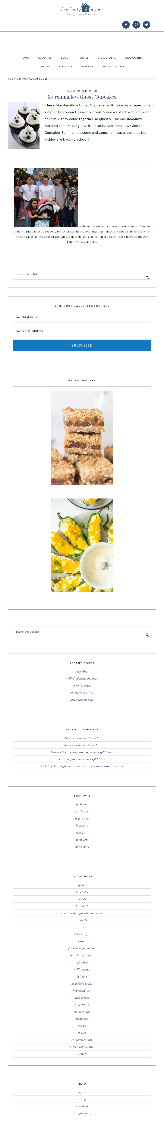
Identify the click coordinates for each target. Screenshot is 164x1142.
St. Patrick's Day (82, 1040)
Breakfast (82, 906)
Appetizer (82, 885)
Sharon (68, 738)
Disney (82, 927)
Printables (82, 1018)
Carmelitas (82, 671)
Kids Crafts (82, 1004)
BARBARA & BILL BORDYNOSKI (68, 752)
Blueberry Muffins (82, 692)
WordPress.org (82, 1113)
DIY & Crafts (82, 934)
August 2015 (82, 818)
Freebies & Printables (82, 948)
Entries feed (82, 1099)
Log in (82, 1092)
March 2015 (82, 846)
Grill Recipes (82, 969)
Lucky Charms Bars (82, 699)
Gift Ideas (82, 962)
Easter (82, 941)
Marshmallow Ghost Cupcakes (82, 96)
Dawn (67, 745)
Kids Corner (82, 997)
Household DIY (82, 990)
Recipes (82, 1025)
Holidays (82, 976)
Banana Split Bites (89, 738)
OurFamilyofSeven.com (82, 9)
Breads (82, 899)
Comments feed (82, 1106)
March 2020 (82, 811)
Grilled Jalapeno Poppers (82, 678)
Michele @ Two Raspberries (57, 766)
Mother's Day (82, 1011)
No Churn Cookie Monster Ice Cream (101, 766)
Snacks (82, 1032)
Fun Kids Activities (82, 955)
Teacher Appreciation (82, 1047)
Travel (82, 1054)
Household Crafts (82, 983)
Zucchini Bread (82, 685)
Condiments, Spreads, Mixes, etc (82, 913)
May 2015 (82, 832)
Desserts (82, 920)
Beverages (82, 892)
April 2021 (82, 804)
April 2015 (82, 839)
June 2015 (82, 825)
